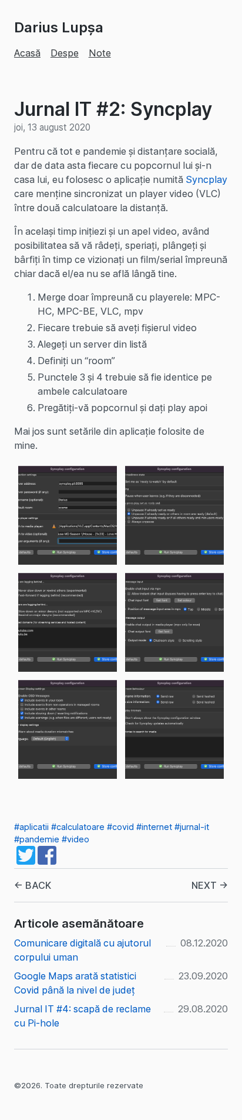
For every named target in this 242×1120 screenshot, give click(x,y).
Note (100, 53)
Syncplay (206, 179)
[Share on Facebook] (47, 861)
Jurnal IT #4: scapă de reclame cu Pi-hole (82, 1016)
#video (75, 839)
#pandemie (36, 839)
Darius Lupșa (58, 27)
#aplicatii (31, 827)
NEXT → (209, 885)
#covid (120, 827)
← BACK (32, 885)
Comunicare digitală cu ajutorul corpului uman (82, 950)
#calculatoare (78, 827)
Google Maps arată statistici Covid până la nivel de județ (75, 983)
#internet (154, 827)
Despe (65, 53)
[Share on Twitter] (25, 861)
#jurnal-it (191, 827)
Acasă (27, 53)
